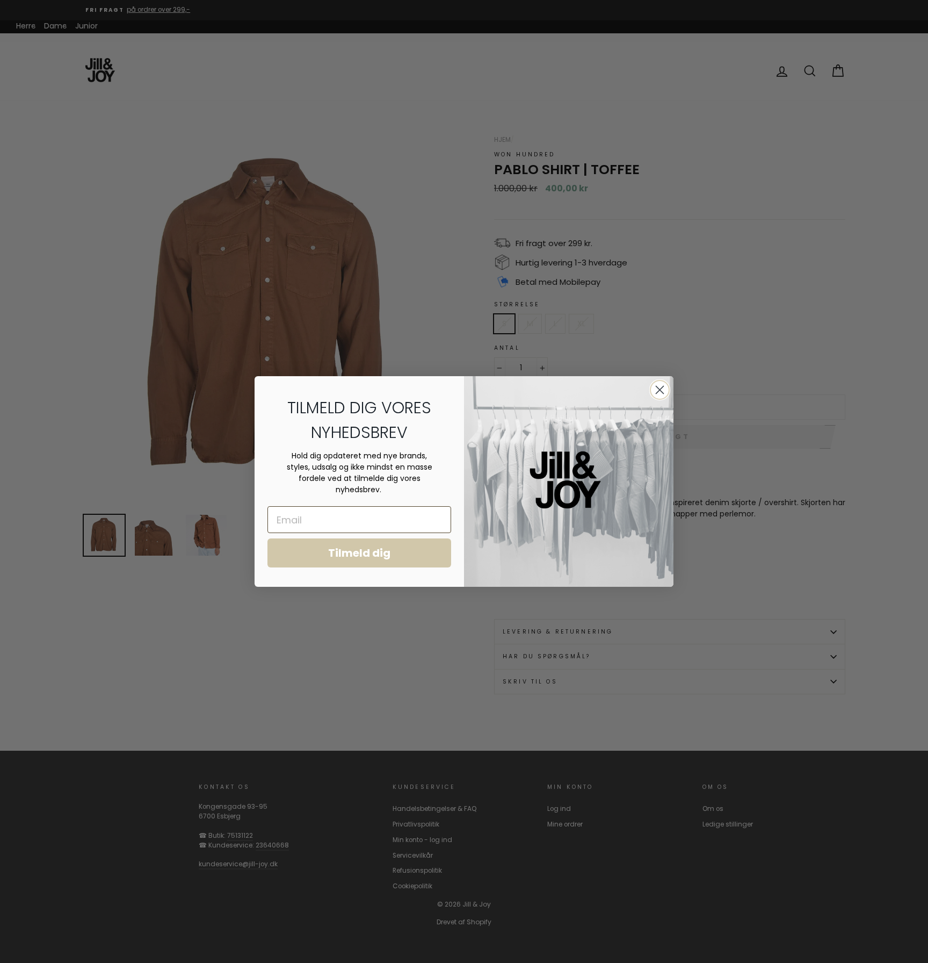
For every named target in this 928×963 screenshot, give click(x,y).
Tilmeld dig (359, 552)
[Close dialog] (659, 389)
